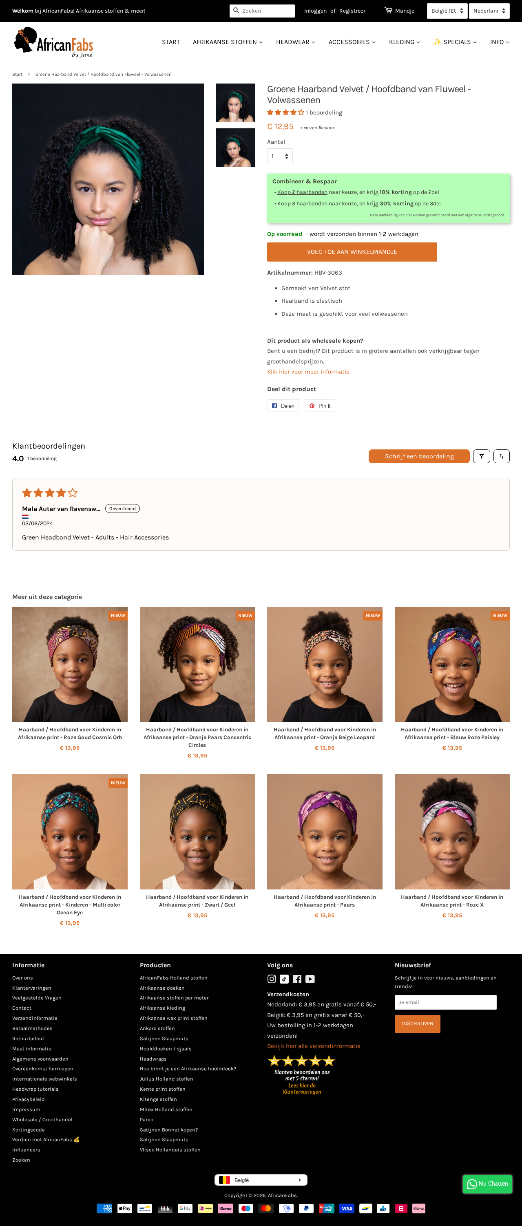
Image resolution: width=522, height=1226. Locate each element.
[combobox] (262, 11)
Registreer (352, 10)
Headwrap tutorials (35, 1089)
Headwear (293, 42)
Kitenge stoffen (158, 1099)
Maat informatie (31, 1049)
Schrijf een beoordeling (419, 456)
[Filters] (481, 456)
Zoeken (21, 1160)
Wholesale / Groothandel (42, 1119)
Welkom (22, 10)
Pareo (146, 1119)
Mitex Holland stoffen (166, 1109)
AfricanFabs (282, 1195)
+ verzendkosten (317, 127)
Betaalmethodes (32, 1028)
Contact (21, 1008)
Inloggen (315, 10)
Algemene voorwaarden (40, 1059)
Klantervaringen (31, 988)
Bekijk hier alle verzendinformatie (314, 1046)
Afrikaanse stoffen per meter (174, 998)
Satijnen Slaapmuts (164, 1038)
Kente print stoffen (163, 1089)
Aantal (276, 141)
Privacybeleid (28, 1099)
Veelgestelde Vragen (37, 998)
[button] (286, 112)
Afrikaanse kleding (162, 1008)
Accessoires (350, 42)
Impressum (26, 1109)
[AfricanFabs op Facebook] (297, 981)
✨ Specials (453, 42)
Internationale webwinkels (44, 1079)
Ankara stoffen (157, 1028)
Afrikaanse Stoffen (226, 42)
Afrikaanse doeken (162, 988)
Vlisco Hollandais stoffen (170, 1150)
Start (171, 42)
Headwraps (153, 1059)
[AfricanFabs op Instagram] (271, 981)
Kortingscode (28, 1130)
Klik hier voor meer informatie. (309, 371)
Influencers (26, 1150)
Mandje (404, 10)
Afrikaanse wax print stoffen (174, 1018)
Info (497, 42)
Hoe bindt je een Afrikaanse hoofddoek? (188, 1068)
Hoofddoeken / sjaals (166, 1049)
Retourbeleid (28, 1038)
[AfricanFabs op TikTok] (284, 982)
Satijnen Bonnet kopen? (169, 1130)
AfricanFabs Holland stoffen (174, 978)
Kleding (402, 42)
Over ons (22, 978)
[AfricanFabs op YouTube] (310, 981)
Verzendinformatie (35, 1018)
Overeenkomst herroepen (42, 1068)
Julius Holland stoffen (166, 1079)
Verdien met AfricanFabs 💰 (46, 1139)
